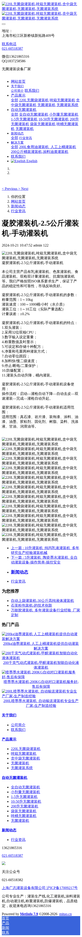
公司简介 (18, 725)
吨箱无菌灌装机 (23, 753)
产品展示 (9, 739)
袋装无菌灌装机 (23, 811)
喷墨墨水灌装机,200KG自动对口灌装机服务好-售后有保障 (41, 684)
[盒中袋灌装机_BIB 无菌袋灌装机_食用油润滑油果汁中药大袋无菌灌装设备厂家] (41, 11)
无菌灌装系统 (22, 768)
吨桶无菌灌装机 (23, 816)
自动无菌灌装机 (14, 778)
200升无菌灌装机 (24, 806)
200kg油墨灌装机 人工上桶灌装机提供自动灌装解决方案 (41, 646)
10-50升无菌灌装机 (26, 801)
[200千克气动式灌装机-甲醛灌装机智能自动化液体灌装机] (41, 658)
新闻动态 (18, 206)
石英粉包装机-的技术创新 (31, 605)
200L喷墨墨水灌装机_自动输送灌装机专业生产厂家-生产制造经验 (41, 703)
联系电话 (9, 44)
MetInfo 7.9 (29, 914)
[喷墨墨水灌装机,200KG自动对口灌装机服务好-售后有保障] (41, 677)
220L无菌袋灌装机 (26, 749)
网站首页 (18, 81)
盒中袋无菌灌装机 (25, 758)
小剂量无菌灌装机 (25, 792)
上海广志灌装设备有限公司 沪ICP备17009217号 (40, 888)
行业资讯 (18, 211)
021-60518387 (12, 48)
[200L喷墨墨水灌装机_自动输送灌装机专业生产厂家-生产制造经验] (41, 696)
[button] (10, 189)
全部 (14, 100)
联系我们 (18, 730)
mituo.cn (65, 914)
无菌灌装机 (20, 763)
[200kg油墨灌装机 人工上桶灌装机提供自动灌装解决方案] (41, 639)
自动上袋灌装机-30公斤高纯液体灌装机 (42, 601)
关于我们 (9, 715)
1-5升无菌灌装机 (24, 797)
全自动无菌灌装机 (25, 787)
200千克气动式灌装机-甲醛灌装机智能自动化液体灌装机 (41, 665)
